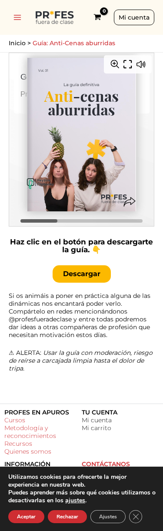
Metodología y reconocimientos (30, 432)
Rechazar (67, 516)
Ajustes (108, 516)
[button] (134, 17)
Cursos (14, 420)
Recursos (18, 444)
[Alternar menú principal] (17, 17)
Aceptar (26, 516)
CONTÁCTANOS (106, 464)
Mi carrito (96, 428)
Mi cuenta (97, 420)
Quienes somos (27, 451)
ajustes (75, 500)
